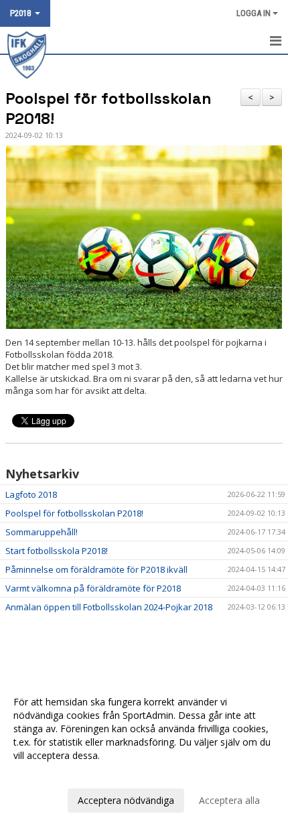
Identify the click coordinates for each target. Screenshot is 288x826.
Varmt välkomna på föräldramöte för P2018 (93, 588)
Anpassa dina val (49, 773)
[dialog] (144, 750)
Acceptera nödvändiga (126, 800)
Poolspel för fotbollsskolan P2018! (74, 513)
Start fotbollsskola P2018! (56, 551)
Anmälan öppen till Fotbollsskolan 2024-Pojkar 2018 (108, 607)
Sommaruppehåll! (41, 532)
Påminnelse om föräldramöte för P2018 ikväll (96, 569)
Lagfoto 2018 (31, 494)
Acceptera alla (229, 800)
